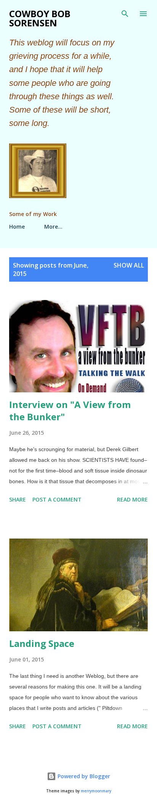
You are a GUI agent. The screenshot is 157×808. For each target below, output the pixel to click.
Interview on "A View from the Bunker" (70, 410)
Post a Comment (57, 499)
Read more (132, 499)
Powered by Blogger (83, 776)
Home (17, 226)
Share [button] (17, 499)
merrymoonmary (96, 791)
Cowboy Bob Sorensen (39, 18)
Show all (129, 265)
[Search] (125, 13)
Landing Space (41, 643)
